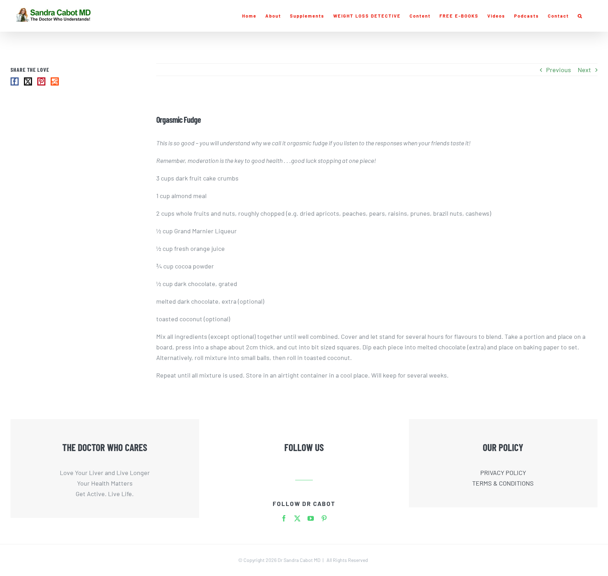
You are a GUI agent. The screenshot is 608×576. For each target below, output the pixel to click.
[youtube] (311, 518)
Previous (558, 70)
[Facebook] (15, 81)
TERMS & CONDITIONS (503, 483)
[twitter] (297, 518)
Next (584, 70)
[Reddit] (55, 81)
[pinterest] (324, 518)
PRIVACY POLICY (503, 472)
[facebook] (284, 518)
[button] (580, 16)
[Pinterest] (41, 81)
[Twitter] (28, 81)
